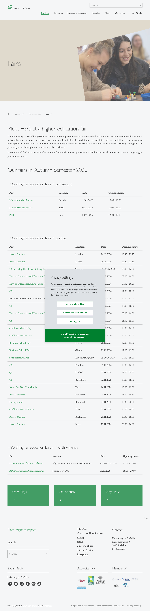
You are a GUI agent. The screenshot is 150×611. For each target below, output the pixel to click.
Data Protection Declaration (75, 333)
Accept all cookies (75, 304)
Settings (74, 321)
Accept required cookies (75, 312)
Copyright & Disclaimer (75, 336)
